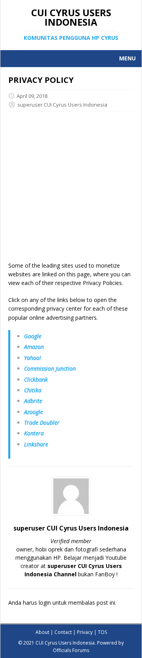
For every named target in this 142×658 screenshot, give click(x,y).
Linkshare (36, 444)
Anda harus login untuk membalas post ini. (62, 602)
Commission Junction (50, 368)
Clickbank (36, 379)
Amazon (34, 347)
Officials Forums (71, 650)
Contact (63, 632)
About (42, 632)
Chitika (32, 390)
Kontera (34, 433)
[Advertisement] (71, 190)
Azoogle (33, 412)
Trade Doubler (42, 422)
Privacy (85, 632)
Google (32, 336)
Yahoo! (32, 358)
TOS (102, 632)
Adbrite (33, 401)
